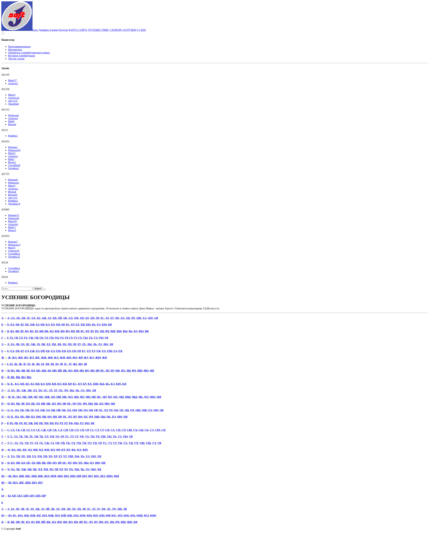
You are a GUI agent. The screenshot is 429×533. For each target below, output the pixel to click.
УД (36, 443)
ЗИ (37, 364)
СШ (129, 430)
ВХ (97, 331)
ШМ (53, 476)
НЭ (101, 403)
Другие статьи (16, 58)
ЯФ (101, 522)
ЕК (48, 351)
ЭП (79, 509)
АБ (18, 318)
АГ (28, 318)
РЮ (87, 423)
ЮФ (126, 515)
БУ (72, 324)
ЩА (15, 482)
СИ (49, 430)
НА (13, 403)
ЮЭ (146, 515)
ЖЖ (43, 357)
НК (48, 403)
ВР (77, 331)
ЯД (28, 522)
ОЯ (162, 410)
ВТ (87, 331)
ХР (55, 456)
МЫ (134, 397)
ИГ (28, 370)
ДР (74, 344)
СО (77, 430)
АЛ (70, 318)
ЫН (25, 495)
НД (28, 403)
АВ (23, 318)
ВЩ (119, 331)
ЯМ (59, 522)
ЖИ (50, 357)
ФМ (46, 449)
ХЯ (99, 456)
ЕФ (99, 351)
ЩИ (27, 482)
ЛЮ (88, 390)
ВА (12, 331)
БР (63, 324)
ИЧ (134, 370)
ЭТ (93, 509)
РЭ (81, 423)
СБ (18, 430)
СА (13, 430)
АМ (76, 318)
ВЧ (107, 331)
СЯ (163, 430)
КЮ (118, 383)
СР (87, 430)
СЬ (146, 430)
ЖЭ (91, 357)
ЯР (80, 522)
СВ (23, 430)
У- (11, 443)
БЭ (99, 324)
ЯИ (38, 522)
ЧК (35, 469)
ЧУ (66, 469)
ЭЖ (37, 509)
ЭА (12, 509)
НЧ (85, 403)
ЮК (69, 515)
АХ (122, 318)
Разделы (63, 30)
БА (12, 324)
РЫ (76, 423)
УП (95, 443)
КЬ (107, 383)
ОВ (27, 410)
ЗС (65, 364)
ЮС (113, 515)
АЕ (38, 318)
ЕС (84, 351)
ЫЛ (19, 495)
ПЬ (109, 416)
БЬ (94, 324)
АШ (138, 318)
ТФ (82, 436)
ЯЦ (112, 522)
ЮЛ (76, 515)
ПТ (70, 416)
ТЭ (119, 436)
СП (82, 430)
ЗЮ (80, 364)
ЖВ (20, 357)
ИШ (139, 370)
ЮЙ (63, 515)
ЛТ (50, 390)
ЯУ (96, 522)
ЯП (76, 522)
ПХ (86, 416)
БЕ (27, 324)
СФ (107, 430)
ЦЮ (97, 462)
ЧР (56, 469)
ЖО (74, 357)
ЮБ (26, 515)
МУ (110, 397)
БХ (77, 324)
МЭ (146, 397)
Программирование (19, 46)
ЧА (13, 469)
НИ (43, 403)
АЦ (128, 318)
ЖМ (62, 357)
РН (51, 423)
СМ (65, 430)
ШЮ (110, 476)
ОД (37, 410)
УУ (114, 443)
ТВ (26, 436)
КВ (22, 383)
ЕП (74, 351)
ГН (56, 337)
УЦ (131, 443)
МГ (36, 397)
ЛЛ (35, 390)
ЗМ (47, 364)
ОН (80, 410)
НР (64, 403)
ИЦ (129, 370)
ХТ (60, 456)
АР (97, 318)
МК (64, 397)
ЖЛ (56, 357)
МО (82, 397)
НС (69, 403)
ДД (22, 344)
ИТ (107, 370)
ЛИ (29, 390)
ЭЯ (125, 509)
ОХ (121, 410)
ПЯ (126, 416)
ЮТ (120, 515)
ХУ (65, 456)
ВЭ (135, 331)
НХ (79, 403)
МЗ (53, 397)
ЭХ (108, 509)
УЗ (52, 443)
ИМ (76, 370)
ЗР (61, 364)
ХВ (18, 456)
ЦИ (38, 462)
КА (17, 383)
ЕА (12, 351)
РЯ (92, 423)
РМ (46, 423)
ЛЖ (23, 390)
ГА (11, 337)
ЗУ (70, 364)
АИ (54, 318)
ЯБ (13, 522)
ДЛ (48, 344)
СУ (102, 430)
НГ (23, 403)
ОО (85, 410)
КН (54, 383)
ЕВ (17, 351)
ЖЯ (104, 357)
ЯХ (107, 522)
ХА (13, 456)
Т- (11, 436)
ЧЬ (82, 469)
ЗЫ (75, 364)
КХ (90, 383)
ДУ (79, 344)
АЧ (133, 318)
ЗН (52, 364)
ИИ (54, 370)
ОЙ (58, 410)
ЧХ (71, 469)
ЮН (89, 515)
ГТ (70, 337)
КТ (80, 383)
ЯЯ (135, 522)
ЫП (38, 495)
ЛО (40, 390)
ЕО (69, 351)
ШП (72, 476)
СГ (28, 430)
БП (58, 324)
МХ (115, 397)
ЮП (101, 515)
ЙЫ (29, 377)
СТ (97, 430)
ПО (49, 416)
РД (20, 423)
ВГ (22, 331)
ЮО (95, 515)
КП (65, 383)
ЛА (13, 390)
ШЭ (102, 476)
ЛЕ (18, 390)
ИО (87, 370)
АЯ (156, 318)
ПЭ (114, 416)
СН (71, 430)
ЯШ (123, 522)
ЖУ (86, 357)
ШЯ (116, 476)
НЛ (54, 403)
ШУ (90, 476)
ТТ (72, 436)
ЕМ (58, 351)
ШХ (96, 476)
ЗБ (15, 364)
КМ (48, 383)
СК (55, 430)
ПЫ (103, 416)
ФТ (63, 449)
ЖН (68, 357)
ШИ (34, 476)
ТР (62, 436)
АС (102, 318)
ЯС (86, 522)
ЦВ (18, 462)
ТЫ (109, 436)
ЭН (68, 509)
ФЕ (24, 449)
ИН (82, 370)
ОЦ (127, 410)
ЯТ (91, 522)
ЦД (23, 462)
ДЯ (111, 344)
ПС (65, 416)
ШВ (21, 476)
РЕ (25, 423)
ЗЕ (33, 364)
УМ (78, 443)
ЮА (20, 515)
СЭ (152, 430)
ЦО (54, 462)
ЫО (31, 495)
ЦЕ (28, 462)
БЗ (37, 324)
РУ (66, 423)
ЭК (52, 509)
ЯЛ (54, 522)
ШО (66, 476)
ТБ (21, 436)
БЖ (32, 324)
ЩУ (40, 482)
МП (88, 397)
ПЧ (91, 416)
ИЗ (49, 370)
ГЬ (91, 337)
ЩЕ (21, 482)
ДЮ (105, 344)
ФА (13, 449)
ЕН (64, 351)
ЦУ (69, 462)
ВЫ (125, 331)
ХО (50, 456)
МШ (128, 397)
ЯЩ (129, 522)
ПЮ (119, 416)
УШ (141, 443)
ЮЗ (57, 515)
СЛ (60, 430)
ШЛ (46, 476)
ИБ (18, 370)
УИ (57, 443)
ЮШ (140, 515)
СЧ (123, 430)
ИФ (117, 370)
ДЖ (33, 344)
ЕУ (93, 351)
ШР (79, 476)
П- (12, 416)
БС (68, 324)
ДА (12, 344)
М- (13, 397)
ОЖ (42, 410)
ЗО (56, 364)
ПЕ (22, 416)
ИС (102, 370)
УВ (26, 443)
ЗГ (24, 364)
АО (87, 318)
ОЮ (155, 410)
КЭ (113, 383)
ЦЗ (33, 462)
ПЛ (33, 416)
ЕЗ (37, 351)
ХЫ (76, 456)
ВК (46, 331)
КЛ (43, 383)
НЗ (38, 403)
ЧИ (29, 469)
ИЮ (146, 370)
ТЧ (97, 436)
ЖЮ (98, 357)
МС (99, 397)
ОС (101, 410)
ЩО (34, 482)
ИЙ (60, 370)
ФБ (19, 449)
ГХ (80, 337)
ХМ (39, 456)
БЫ (88, 324)
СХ (113, 430)
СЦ (118, 430)
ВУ (92, 331)
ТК (41, 436)
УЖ (46, 443)
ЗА (11, 364)
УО (89, 443)
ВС (82, 331)
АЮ (150, 318)
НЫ (90, 403)
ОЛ (69, 410)
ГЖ (31, 337)
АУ (111, 318)
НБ (18, 403)
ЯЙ (43, 522)
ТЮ (125, 436)
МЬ (140, 397)
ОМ (74, 410)
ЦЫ (86, 462)
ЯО (70, 522)
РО (56, 423)
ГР (66, 337)
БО (53, 324)
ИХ (123, 370)
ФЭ (79, 449)
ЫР (44, 495)
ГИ (36, 337)
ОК (64, 410)
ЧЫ (76, 469)
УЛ (73, 443)
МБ (24, 397)
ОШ (137, 410)
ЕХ (104, 351)
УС (105, 443)
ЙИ (18, 377)
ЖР (80, 357)
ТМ (52, 436)
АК (65, 318)
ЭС (88, 509)
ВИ (41, 331)
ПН (44, 416)
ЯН (65, 522)
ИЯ (152, 370)
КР (69, 383)
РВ (16, 423)
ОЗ (48, 410)
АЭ (144, 318)
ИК (65, 370)
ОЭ (150, 410)
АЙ (60, 318)
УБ (21, 443)
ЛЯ (94, 390)
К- (12, 383)
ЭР (83, 509)
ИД (33, 370)
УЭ (154, 443)
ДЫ (89, 344)
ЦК (44, 462)
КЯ (124, 383)
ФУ (68, 449)
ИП (92, 370)
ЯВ (18, 522)
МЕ (41, 397)
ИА (13, 370)
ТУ (76, 436)
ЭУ (98, 509)
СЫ (141, 430)
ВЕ (32, 331)
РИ (36, 423)
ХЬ (82, 456)
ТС (67, 436)
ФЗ (30, 449)
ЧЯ (99, 469)
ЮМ (82, 515)
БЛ (48, 324)
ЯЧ (117, 522)
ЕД (27, 351)
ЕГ (22, 351)
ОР (96, 410)
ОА (17, 410)
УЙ (62, 443)
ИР (97, 370)
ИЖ (44, 370)
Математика (15, 49)
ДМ (53, 344)
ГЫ (85, 337)
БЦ (83, 324)
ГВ (16, 337)
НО (59, 403)
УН (84, 443)
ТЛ (46, 436)
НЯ (113, 403)
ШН (60, 476)
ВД (26, 331)
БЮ (104, 324)
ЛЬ (77, 390)
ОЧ (132, 410)
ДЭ (100, 344)
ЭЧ (114, 509)
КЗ (32, 383)
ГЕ (25, 337)
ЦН (49, 462)
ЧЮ (93, 469)
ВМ (57, 331)
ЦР (59, 462)
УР (99, 443)
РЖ (31, 423)
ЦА (13, 462)
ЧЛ (40, 469)
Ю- (15, 515)
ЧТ (61, 469)
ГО (62, 337)
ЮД (44, 515)
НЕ (33, 403)
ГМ (51, 337)
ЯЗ (32, 522)
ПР (60, 416)
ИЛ (70, 370)
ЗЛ (42, 364)
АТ (107, 318)
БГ (22, 324)
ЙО (23, 377)
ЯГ (22, 522)
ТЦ (92, 436)
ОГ (32, 410)
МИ (58, 397)
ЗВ (20, 364)
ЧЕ (18, 469)
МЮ (152, 397)
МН (76, 397)
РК (41, 423)
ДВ (17, 344)
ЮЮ (153, 515)
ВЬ (130, 331)
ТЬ (114, 436)
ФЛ (41, 449)
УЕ (41, 443)
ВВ (17, 331)
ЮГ (39, 515)
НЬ (96, 403)
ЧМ (45, 469)
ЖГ (26, 357)
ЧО (51, 469)
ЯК (48, 522)
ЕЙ (42, 351)
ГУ (75, 337)
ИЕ (38, 370)
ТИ (36, 436)
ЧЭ (87, 469)
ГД (21, 337)
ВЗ (36, 331)
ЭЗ (42, 509)
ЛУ (55, 390)
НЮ (107, 403)
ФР (58, 449)
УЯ (159, 443)
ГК (41, 337)
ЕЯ (120, 351)
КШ (95, 383)
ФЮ (85, 449)
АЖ (44, 318)
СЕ (38, 430)
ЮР (108, 515)
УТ (110, 443)
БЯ (110, 324)
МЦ (121, 397)
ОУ (110, 410)
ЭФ (103, 509)
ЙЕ (13, 377)
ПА (17, 416)
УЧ (136, 443)
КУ (84, 383)
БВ (17, 324)
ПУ (75, 416)
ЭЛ (57, 509)
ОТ (106, 410)
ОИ (53, 410)
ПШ (96, 416)
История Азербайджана (21, 55)
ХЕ (23, 456)
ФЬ (73, 449)
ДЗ (38, 344)
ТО (57, 436)
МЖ (47, 397)
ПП (55, 416)
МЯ (159, 397)
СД (33, 430)
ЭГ (27, 509)
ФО (52, 449)
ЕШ (109, 351)
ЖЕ (37, 357)
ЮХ (132, 515)
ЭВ (22, 509)
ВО (68, 331)
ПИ (27, 416)
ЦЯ (103, 462)
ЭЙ (47, 509)
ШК (40, 476)
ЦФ (75, 462)
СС (92, 430)
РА (11, 423)
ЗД (28, 364)
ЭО (74, 509)
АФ (117, 318)
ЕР (79, 351)
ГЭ (95, 337)
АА (13, 318)
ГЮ (101, 337)
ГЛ (46, 337)
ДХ (84, 344)
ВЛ (51, 331)
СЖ (43, 430)
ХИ (28, 456)
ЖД (31, 357)
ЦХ (80, 462)
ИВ (23, 370)
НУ (74, 403)
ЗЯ (85, 364)
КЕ (27, 383)
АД (33, 318)
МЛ (70, 397)
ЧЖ (23, 469)
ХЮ (93, 456)
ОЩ (144, 410)
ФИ (35, 449)
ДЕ (27, 344)
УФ (120, 443)
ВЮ (141, 331)
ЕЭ (115, 351)
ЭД (32, 509)
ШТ (84, 476)
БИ (42, 324)
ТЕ (31, 436)
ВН (62, 331)
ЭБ (17, 509)
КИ (37, 383)
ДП (69, 344)
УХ (125, 443)
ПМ (38, 416)
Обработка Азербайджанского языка (29, 52)
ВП (73, 331)
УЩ (148, 443)
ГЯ (106, 337)
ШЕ (27, 476)
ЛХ (60, 390)
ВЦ (102, 331)
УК (68, 443)
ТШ (103, 436)
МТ (105, 397)
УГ (31, 443)
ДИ (43, 344)
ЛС (45, 390)
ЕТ (88, 351)
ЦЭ (92, 462)
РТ (61, 423)
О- (12, 410)
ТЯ (131, 436)
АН (82, 318)
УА (16, 443)
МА (18, 397)
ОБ (22, 410)
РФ (71, 423)
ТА (16, 436)
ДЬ (95, 344)
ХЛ (34, 456)
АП (92, 318)
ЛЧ (66, 390)
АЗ (49, 318)
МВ (30, 397)
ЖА (14, 357)
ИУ (112, 370)
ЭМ (63, 509)
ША (15, 476)
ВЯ (147, 331)
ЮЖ (51, 515)
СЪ (135, 430)
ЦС (65, 462)
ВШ (112, 331)
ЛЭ (82, 390)
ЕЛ (53, 351)
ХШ (70, 456)
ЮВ (32, 515)
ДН (59, 344)
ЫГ (14, 495)
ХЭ (87, 456)
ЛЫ (71, 390)
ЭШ (119, 509)
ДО (64, 344)
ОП (91, 410)
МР (93, 397)
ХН (45, 456)
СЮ (157, 430)
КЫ (102, 383)
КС (75, 383)
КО (59, 383)
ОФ (116, 410)
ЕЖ (32, 351)
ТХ (87, 436)
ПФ (80, 416)
